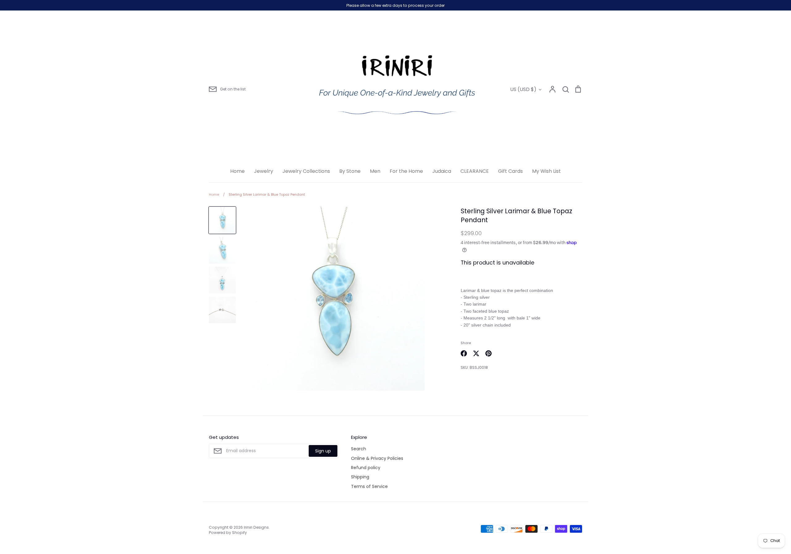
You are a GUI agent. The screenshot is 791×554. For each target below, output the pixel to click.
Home (237, 171)
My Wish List (546, 171)
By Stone (350, 171)
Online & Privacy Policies (377, 458)
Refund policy (365, 467)
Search (358, 449)
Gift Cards (510, 171)
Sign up (323, 451)
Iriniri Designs (256, 527)
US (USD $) (523, 89)
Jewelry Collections (306, 171)
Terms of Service (369, 486)
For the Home (406, 171)
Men (375, 171)
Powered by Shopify (228, 532)
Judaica (441, 171)
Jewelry (263, 171)
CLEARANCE (474, 171)
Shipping (360, 477)
